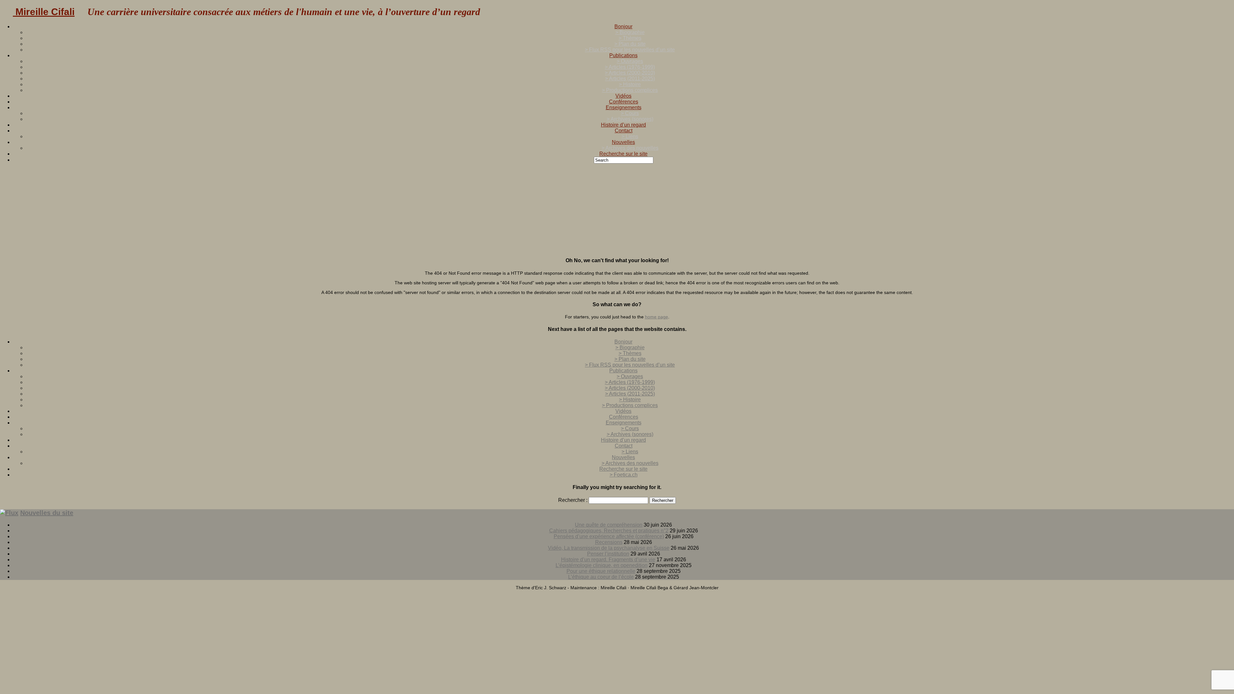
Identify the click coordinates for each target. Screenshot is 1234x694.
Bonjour (623, 26)
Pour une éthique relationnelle (601, 571)
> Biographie (630, 32)
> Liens (629, 136)
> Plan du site (630, 44)
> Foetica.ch (624, 474)
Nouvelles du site (46, 512)
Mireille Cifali (44, 11)
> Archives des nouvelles (630, 148)
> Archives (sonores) (630, 119)
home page (656, 316)
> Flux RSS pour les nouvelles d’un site (630, 49)
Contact (623, 130)
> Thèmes (630, 38)
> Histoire (630, 84)
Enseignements (623, 107)
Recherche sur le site (623, 153)
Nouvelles (623, 142)
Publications (623, 55)
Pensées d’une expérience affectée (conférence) (609, 536)
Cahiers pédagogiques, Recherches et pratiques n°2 (608, 530)
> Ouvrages (630, 61)
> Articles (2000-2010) (630, 73)
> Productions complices (630, 90)
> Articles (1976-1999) (630, 67)
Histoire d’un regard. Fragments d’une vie (608, 559)
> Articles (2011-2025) (630, 78)
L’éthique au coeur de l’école (601, 577)
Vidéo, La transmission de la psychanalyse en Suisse (608, 548)
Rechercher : (572, 500)
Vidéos (623, 96)
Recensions (608, 542)
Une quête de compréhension (608, 525)
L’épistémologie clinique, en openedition (602, 565)
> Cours (630, 113)
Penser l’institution (608, 553)
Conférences (623, 101)
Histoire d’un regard (623, 125)
